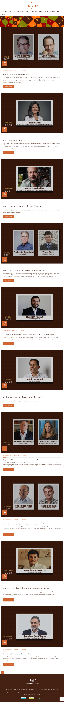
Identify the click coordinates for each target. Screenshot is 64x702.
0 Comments (23, 70)
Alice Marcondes (8, 70)
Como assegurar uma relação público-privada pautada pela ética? (24, 270)
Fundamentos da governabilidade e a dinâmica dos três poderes (23, 397)
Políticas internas (29, 683)
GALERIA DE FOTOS (54, 11)
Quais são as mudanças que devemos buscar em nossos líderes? (23, 524)
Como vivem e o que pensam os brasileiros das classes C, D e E (23, 206)
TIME (10, 11)
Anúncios (37, 683)
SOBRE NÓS (4, 11)
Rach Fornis (7, 201)
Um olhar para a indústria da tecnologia (16, 74)
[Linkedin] (32, 686)
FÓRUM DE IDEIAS (43, 11)
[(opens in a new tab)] (32, 47)
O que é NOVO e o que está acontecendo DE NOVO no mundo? (24, 460)
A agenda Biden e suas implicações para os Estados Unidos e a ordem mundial (28, 335)
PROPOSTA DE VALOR (18, 11)
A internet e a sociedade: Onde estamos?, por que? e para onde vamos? (26, 588)
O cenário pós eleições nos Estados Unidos (17, 654)
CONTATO (4, 14)
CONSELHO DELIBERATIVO (31, 11)
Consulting (16, 70)
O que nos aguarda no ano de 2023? (14, 140)
